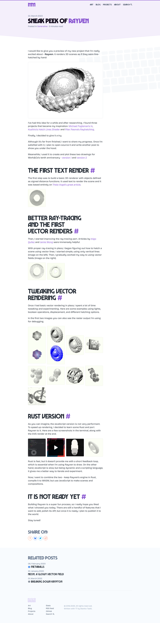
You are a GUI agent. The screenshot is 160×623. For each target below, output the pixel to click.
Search (126, 5)
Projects (107, 5)
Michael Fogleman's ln (81, 126)
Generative (42, 26)
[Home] (31, 5)
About (117, 5)
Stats (48, 606)
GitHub (49, 611)
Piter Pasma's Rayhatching (79, 129)
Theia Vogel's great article (67, 184)
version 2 (82, 157)
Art (91, 5)
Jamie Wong (46, 242)
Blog (98, 5)
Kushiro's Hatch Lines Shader (44, 129)
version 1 (66, 157)
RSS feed (50, 608)
